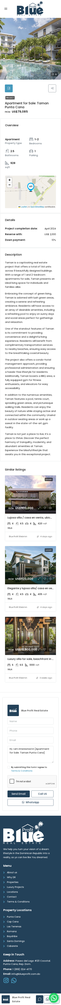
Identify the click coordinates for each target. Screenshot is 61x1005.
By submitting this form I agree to (29, 769)
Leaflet (23, 206)
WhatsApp (32, 802)
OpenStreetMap (37, 206)
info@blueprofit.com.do (21, 974)
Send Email (19, 794)
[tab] (9, 88)
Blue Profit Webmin (18, 536)
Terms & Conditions (21, 770)
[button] (30, 187)
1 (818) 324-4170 (17, 969)
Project (10, 98)
